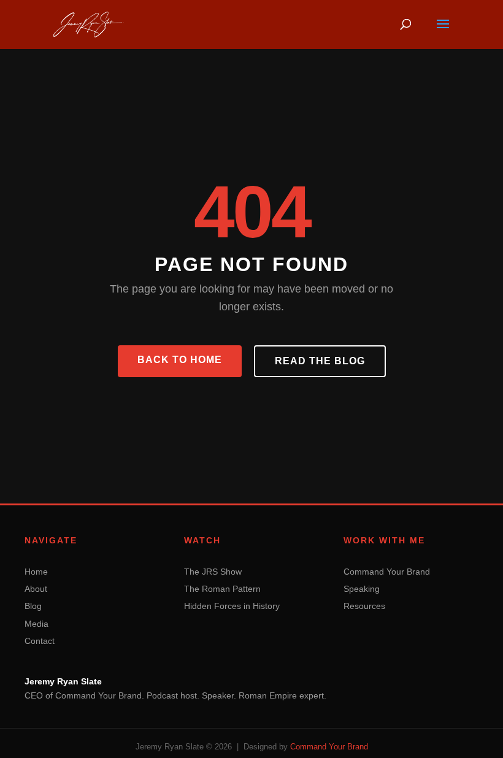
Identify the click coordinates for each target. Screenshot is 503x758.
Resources (364, 606)
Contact (40, 641)
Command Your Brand (387, 571)
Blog (33, 606)
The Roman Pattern (222, 589)
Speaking (362, 589)
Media (36, 624)
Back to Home (179, 359)
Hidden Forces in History (232, 606)
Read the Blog (320, 361)
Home (36, 571)
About (36, 589)
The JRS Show (213, 571)
